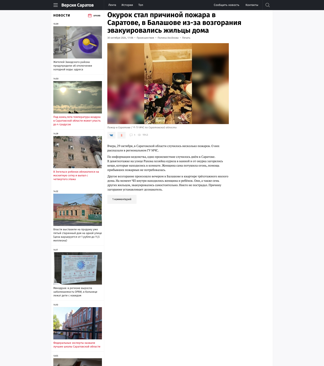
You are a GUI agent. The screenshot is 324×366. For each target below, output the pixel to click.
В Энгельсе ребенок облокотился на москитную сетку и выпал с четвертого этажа (76, 175)
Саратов (77, 5)
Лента (112, 5)
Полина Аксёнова (168, 37)
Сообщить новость (226, 5)
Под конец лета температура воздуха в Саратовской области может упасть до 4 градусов (77, 120)
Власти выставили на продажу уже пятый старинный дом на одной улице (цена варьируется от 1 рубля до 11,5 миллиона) (77, 235)
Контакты (252, 5)
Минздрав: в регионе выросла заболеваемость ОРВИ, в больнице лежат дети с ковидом (75, 291)
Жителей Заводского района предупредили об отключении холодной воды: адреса (72, 65)
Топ (140, 5)
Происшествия (145, 37)
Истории (127, 5)
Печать (186, 37)
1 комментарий (121, 199)
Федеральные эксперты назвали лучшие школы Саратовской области (76, 344)
